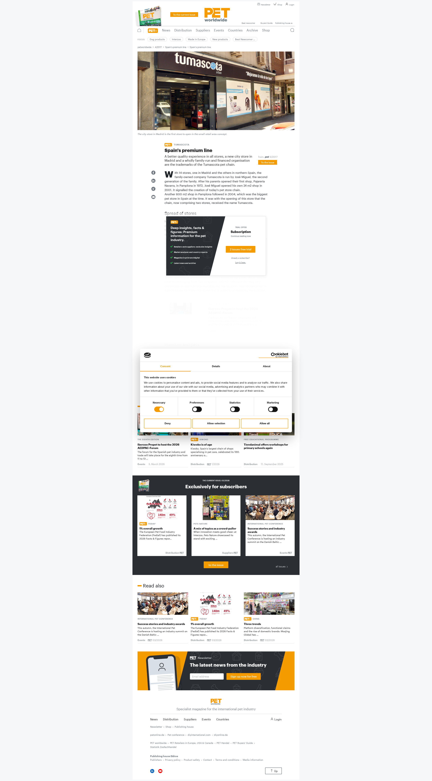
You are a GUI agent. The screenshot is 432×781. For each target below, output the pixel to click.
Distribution (170, 719)
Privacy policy (172, 759)
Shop (279, 5)
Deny (168, 423)
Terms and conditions (227, 759)
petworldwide (144, 47)
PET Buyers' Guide (243, 742)
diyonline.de (221, 734)
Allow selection (216, 423)
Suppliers (190, 719)
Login (291, 5)
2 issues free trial (240, 249)
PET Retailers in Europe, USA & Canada (191, 742)
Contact (207, 759)
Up (276, 771)
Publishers (156, 759)
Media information (253, 759)
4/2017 (158, 47)
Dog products (157, 39)
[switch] (197, 409)
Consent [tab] (165, 366)
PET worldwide (158, 742)
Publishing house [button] (282, 23)
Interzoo (176, 39)
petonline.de (157, 734)
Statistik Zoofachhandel (163, 747)
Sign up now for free (244, 676)
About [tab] (266, 366)
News (154, 719)
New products (220, 39)
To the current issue (184, 14)
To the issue (267, 162)
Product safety (192, 759)
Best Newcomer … (245, 39)
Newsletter (265, 5)
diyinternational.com (199, 734)
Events (206, 719)
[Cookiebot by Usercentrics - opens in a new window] (273, 355)
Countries (222, 719)
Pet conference (176, 734)
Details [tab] (216, 366)
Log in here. (240, 262)
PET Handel (223, 742)
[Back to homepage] (216, 701)
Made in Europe (196, 39)
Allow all (265, 423)
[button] (153, 173)
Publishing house (184, 726)
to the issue (216, 564)
